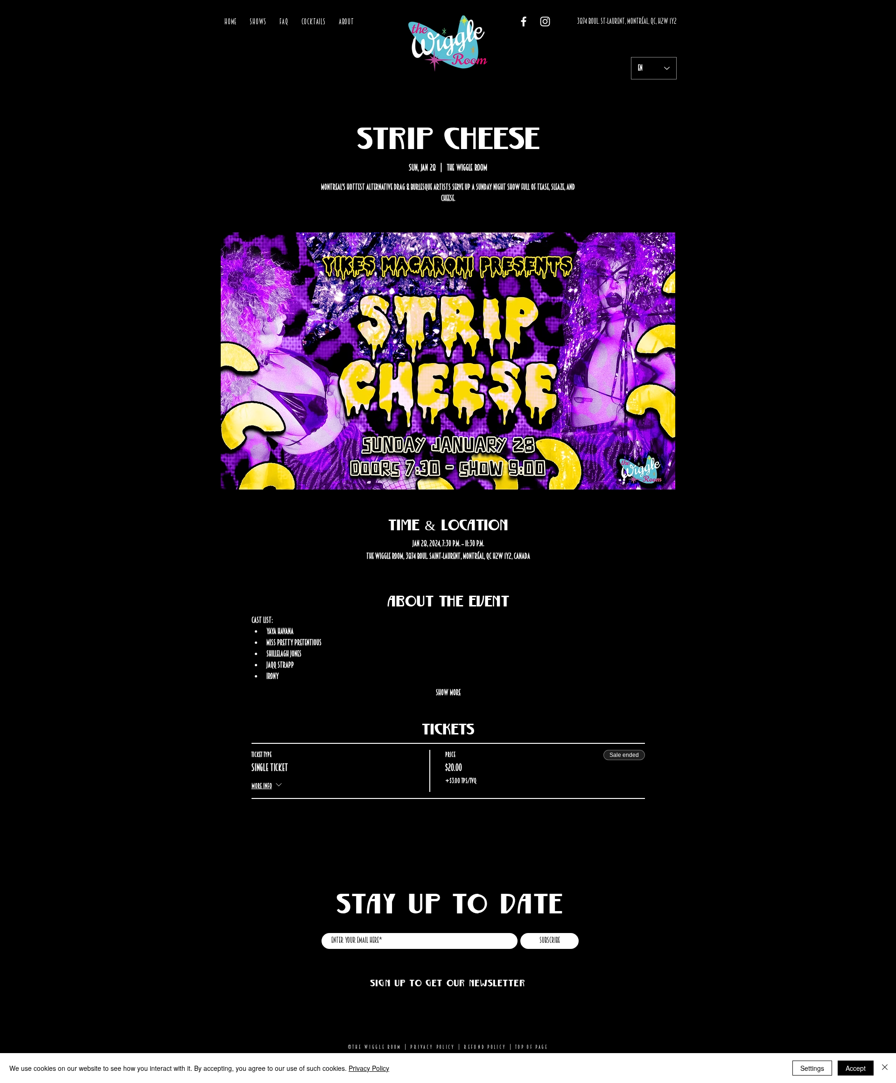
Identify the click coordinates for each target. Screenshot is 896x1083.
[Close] (884, 1068)
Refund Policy (485, 1047)
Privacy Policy (432, 1047)
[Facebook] (523, 21)
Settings (812, 1068)
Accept (856, 1068)
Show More (448, 692)
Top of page (531, 1047)
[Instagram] (545, 21)
